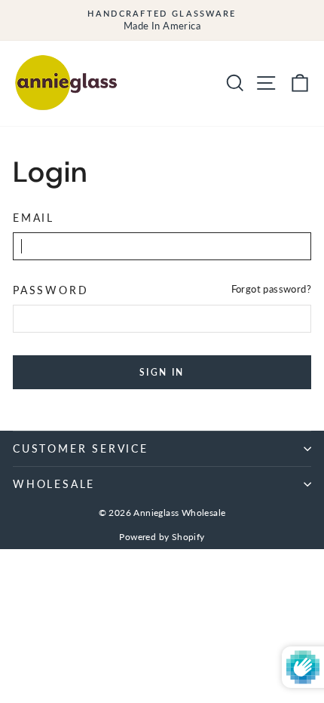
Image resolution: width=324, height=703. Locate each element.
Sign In (162, 372)
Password (50, 290)
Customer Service (80, 448)
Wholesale (54, 483)
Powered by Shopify (161, 536)
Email (33, 217)
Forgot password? (271, 289)
